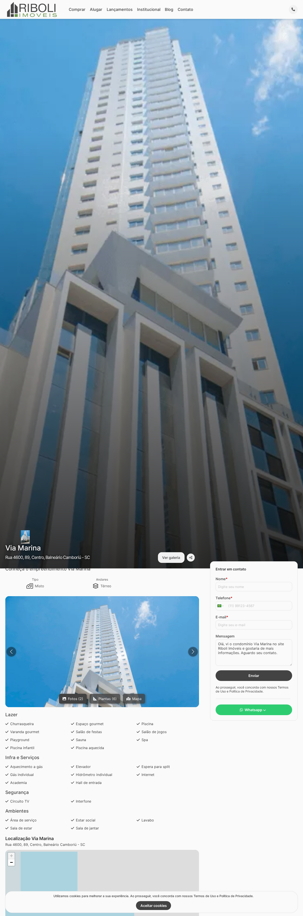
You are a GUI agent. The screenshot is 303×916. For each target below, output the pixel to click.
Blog (169, 9)
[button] (11, 856)
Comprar (77, 9)
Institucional (148, 9)
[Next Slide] (193, 652)
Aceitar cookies (153, 905)
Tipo (35, 579)
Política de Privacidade (246, 691)
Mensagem (225, 636)
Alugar (96, 9)
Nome (222, 579)
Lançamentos (120, 9)
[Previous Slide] (11, 652)
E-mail (222, 617)
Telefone (224, 598)
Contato (185, 9)
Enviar (253, 675)
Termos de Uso (205, 896)
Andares (102, 579)
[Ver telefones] (293, 9)
